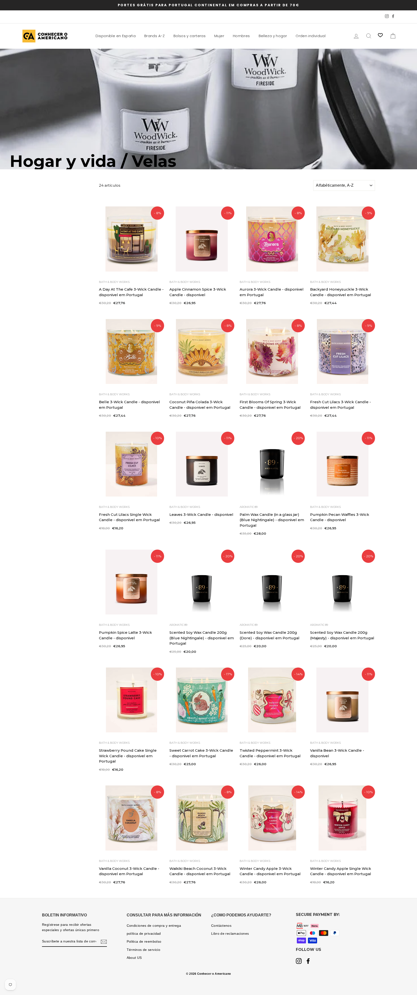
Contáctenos (221, 925)
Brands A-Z (154, 35)
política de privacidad (144, 933)
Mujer (219, 35)
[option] (208, 5)
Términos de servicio (143, 950)
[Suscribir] (104, 942)
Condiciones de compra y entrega (154, 925)
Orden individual (311, 35)
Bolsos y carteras (190, 35)
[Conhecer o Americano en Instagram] (299, 961)
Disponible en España (116, 35)
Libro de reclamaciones (230, 933)
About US (134, 958)
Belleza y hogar (273, 35)
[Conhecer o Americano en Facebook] (308, 961)
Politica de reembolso (144, 941)
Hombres (241, 35)
